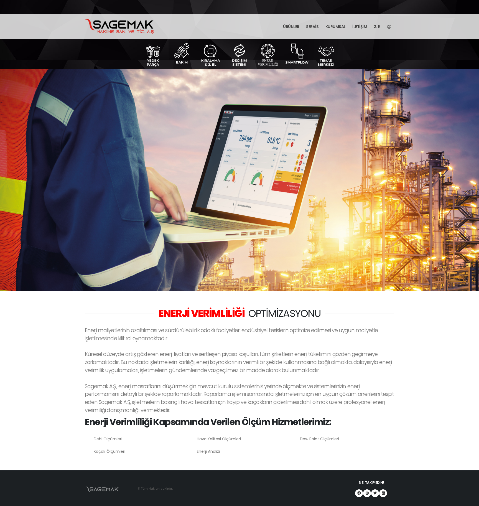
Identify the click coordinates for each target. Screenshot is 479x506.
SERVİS (312, 26)
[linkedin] (383, 493)
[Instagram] (367, 493)
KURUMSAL (335, 26)
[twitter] (375, 493)
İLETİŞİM (359, 26)
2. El (377, 26)
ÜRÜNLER (291, 26)
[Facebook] (359, 493)
